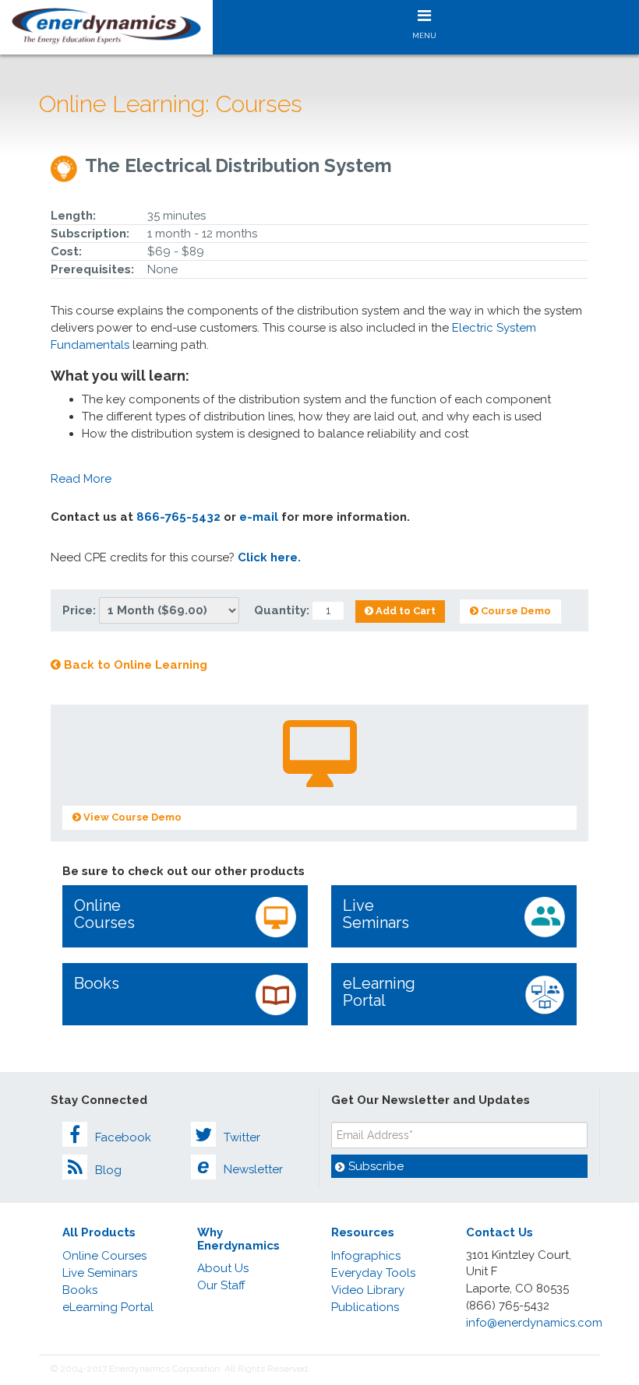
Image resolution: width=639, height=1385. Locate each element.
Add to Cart (404, 611)
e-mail (258, 517)
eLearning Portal (379, 992)
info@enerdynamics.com (534, 1323)
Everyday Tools (373, 1273)
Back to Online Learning (134, 665)
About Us (223, 1268)
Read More (81, 479)
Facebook (123, 1137)
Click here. (269, 557)
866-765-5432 (178, 517)
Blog (108, 1170)
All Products (99, 1232)
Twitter (242, 1137)
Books (96, 983)
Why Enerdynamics (238, 1239)
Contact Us (499, 1232)
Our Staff (221, 1285)
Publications (365, 1307)
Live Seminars (376, 914)
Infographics (366, 1256)
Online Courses (104, 914)
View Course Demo (131, 817)
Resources (362, 1232)
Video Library (367, 1290)
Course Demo (514, 611)
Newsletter (240, 1166)
